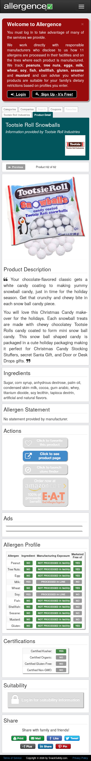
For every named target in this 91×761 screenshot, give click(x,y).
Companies (27, 109)
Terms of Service (12, 758)
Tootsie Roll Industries (17, 115)
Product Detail (42, 115)
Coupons (56, 109)
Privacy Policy (80, 758)
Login (20, 94)
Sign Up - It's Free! (56, 94)
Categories (10, 109)
